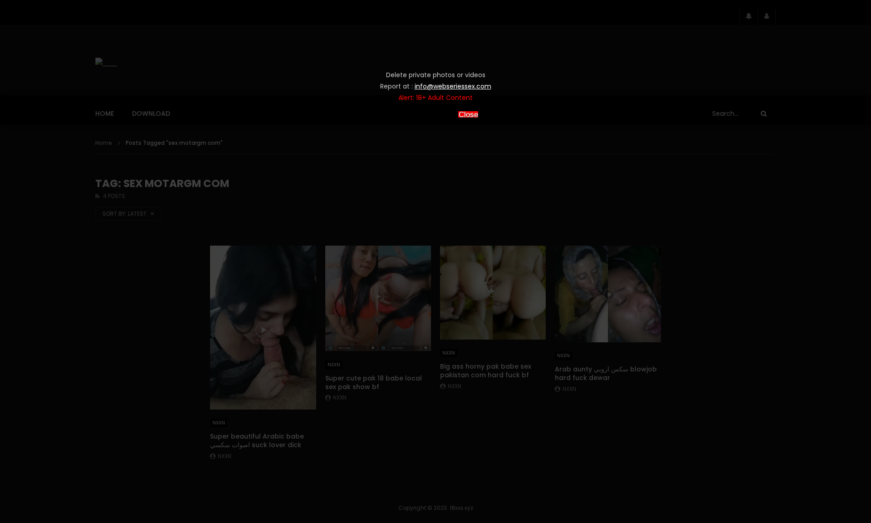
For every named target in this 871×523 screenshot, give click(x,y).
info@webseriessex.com (453, 86)
